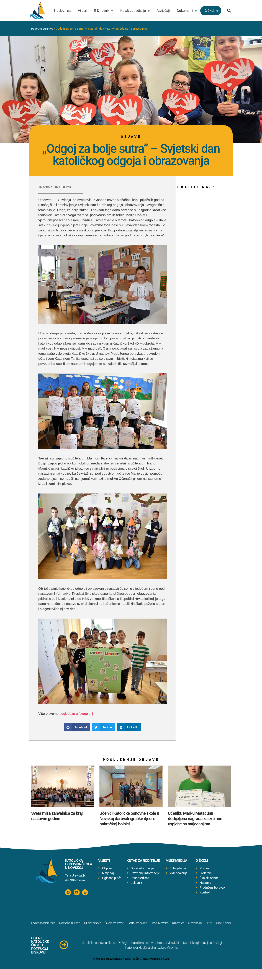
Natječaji (163, 10)
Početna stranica (42, 28)
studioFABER (162, 958)
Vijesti (82, 10)
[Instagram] (85, 892)
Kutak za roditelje (133, 10)
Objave (131, 136)
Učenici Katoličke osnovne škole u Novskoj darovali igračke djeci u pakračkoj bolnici (129, 818)
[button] (229, 10)
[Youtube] (77, 892)
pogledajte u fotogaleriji (77, 713)
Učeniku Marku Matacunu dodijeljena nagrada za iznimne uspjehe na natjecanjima (195, 818)
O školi (209, 10)
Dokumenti (185, 10)
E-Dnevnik (101, 10)
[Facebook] (68, 892)
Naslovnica (62, 10)
